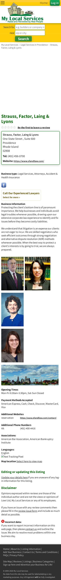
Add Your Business (12, 552)
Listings (27, 561)
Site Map (7, 561)
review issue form (27, 511)
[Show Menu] (3, 2)
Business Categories (43, 561)
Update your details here (14, 477)
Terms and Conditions (47, 552)
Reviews (17, 561)
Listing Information (31, 548)
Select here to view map (29, 461)
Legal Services (25, 173)
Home (6, 548)
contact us (31, 529)
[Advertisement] (30, 81)
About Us (15, 548)
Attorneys (39, 173)
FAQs (5, 555)
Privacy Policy (17, 555)
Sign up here (9, 564)
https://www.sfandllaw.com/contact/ (38, 417)
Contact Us (28, 552)
